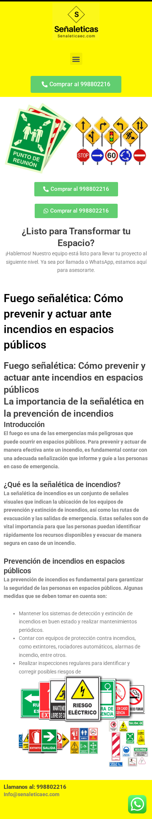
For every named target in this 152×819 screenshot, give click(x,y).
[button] (76, 59)
